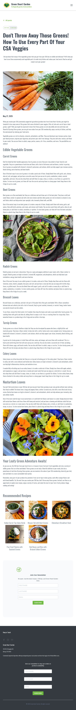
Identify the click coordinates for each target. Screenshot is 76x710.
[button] (71, 5)
